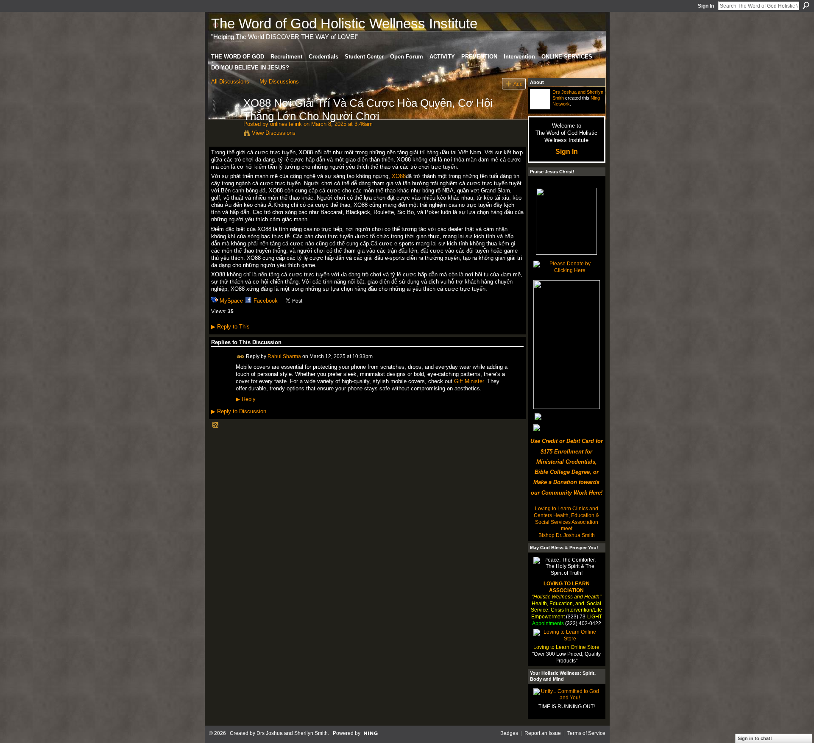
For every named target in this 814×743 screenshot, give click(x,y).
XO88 (399, 176)
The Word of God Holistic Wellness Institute (344, 23)
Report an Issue (542, 733)
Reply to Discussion (238, 411)
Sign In (706, 6)
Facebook (266, 301)
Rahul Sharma (284, 356)
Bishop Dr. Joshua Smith (566, 535)
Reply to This (230, 326)
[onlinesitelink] (224, 120)
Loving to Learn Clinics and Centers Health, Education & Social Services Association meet (566, 519)
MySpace (231, 301)
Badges (509, 733)
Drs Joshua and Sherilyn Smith (292, 733)
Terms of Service (586, 733)
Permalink (241, 357)
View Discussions (273, 133)
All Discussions (230, 81)
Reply (246, 399)
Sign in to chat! (755, 738)
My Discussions (279, 81)
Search (806, 5)
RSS (216, 425)
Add (518, 83)
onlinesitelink (286, 124)
